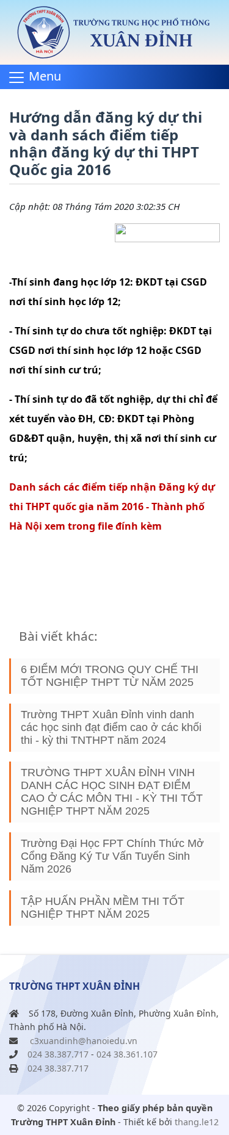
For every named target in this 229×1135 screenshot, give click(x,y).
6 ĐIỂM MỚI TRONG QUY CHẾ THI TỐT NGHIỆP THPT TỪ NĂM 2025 (109, 675)
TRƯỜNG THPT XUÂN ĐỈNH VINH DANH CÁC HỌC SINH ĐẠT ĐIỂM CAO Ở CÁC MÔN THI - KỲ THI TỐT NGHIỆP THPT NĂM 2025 (112, 791)
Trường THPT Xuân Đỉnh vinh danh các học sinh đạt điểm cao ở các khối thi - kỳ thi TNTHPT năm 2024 (111, 727)
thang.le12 (197, 1122)
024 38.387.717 (58, 1054)
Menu (45, 76)
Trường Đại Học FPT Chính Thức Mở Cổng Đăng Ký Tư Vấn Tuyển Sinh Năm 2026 (112, 856)
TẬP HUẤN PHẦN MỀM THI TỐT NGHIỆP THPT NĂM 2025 (102, 907)
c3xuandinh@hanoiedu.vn (83, 1041)
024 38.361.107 (127, 1054)
